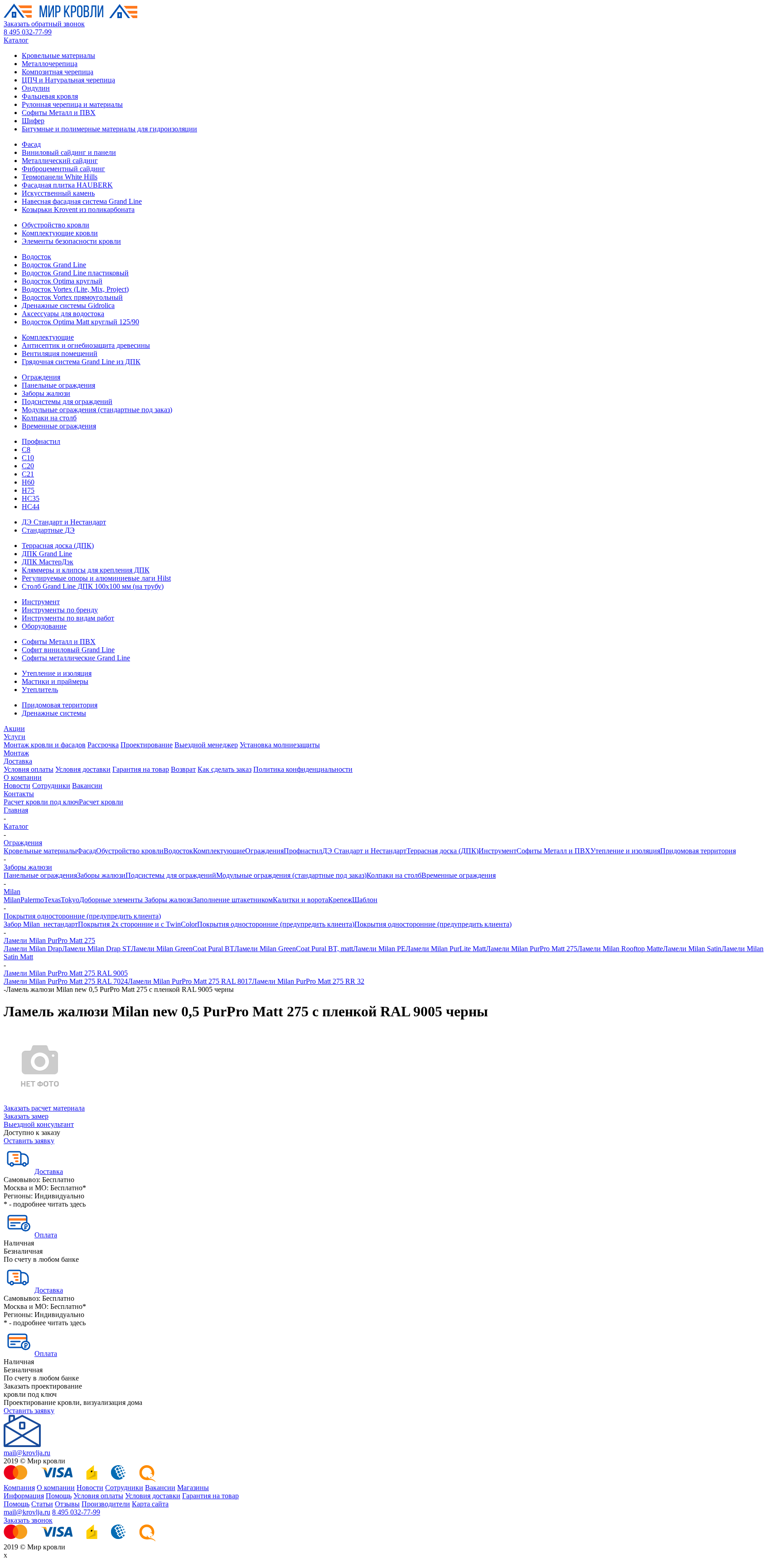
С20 (28, 466)
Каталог (16, 40)
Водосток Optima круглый (62, 281)
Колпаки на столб (49, 418)
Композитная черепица (57, 72)
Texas (52, 900)
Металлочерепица (49, 63)
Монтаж (16, 753)
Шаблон (364, 900)
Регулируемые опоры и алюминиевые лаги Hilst (96, 578)
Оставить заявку (29, 1141)
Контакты (19, 794)
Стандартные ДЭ (48, 530)
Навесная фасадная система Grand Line (82, 201)
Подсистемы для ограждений (67, 401)
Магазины (193, 1487)
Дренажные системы (54, 713)
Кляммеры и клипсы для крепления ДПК (86, 570)
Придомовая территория (59, 705)
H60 (28, 482)
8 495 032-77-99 (28, 32)
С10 (28, 458)
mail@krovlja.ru (27, 1453)
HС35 (30, 498)
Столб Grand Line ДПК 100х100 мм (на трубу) (93, 586)
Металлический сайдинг (60, 160)
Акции (14, 728)
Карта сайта (150, 1504)
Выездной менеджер (206, 745)
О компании (23, 777)
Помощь (59, 1496)
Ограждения (41, 377)
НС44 (30, 506)
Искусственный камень (58, 193)
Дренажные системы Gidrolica (68, 305)
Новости (17, 785)
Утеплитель (40, 689)
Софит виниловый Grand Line (68, 650)
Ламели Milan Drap (33, 948)
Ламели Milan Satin (692, 948)
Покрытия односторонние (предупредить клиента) (82, 916)
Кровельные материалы (58, 55)
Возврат (183, 769)
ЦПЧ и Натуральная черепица (68, 80)
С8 (26, 449)
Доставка (18, 761)
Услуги (14, 737)
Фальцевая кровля (50, 96)
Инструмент (41, 602)
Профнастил (41, 441)
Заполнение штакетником (233, 900)
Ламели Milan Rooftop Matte (620, 948)
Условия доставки (83, 769)
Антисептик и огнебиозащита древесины (86, 345)
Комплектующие (48, 337)
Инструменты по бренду (60, 610)
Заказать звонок (28, 1520)
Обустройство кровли (55, 225)
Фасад (31, 144)
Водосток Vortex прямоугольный (72, 297)
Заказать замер (26, 1116)
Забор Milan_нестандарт (41, 924)
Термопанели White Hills (59, 177)
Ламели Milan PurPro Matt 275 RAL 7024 (66, 981)
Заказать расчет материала (44, 1108)
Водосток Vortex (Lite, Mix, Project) (75, 289)
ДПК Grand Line (47, 554)
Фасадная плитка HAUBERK (67, 185)
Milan (12, 891)
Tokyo (70, 900)
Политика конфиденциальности (303, 769)
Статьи (42, 1504)
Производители (106, 1504)
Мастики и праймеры (55, 681)
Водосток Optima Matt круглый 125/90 (80, 322)
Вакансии (87, 785)
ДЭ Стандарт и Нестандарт (64, 522)
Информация (24, 1496)
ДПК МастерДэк (47, 562)
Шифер (33, 121)
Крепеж (340, 900)
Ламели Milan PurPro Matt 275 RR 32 (308, 981)
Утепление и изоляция (57, 673)
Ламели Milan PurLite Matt (446, 948)
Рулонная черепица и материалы (72, 104)
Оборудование (44, 626)
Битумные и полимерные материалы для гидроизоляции (109, 129)
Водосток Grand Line (54, 265)
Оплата (45, 1235)
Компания (19, 1487)
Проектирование (147, 745)
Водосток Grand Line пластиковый (75, 273)
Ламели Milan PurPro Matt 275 (49, 940)
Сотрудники (51, 785)
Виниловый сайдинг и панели (69, 152)
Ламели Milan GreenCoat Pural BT (182, 948)
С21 (28, 474)
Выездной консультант (39, 1124)
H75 (28, 490)
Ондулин (36, 88)
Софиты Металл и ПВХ (59, 112)
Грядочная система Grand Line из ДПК (81, 362)
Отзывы (67, 1504)
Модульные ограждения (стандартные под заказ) (97, 410)
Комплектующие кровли (60, 233)
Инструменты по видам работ (68, 618)
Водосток (36, 256)
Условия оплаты (28, 769)
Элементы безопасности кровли (71, 241)
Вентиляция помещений (59, 353)
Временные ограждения (59, 426)
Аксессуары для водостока (63, 313)
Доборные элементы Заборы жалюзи (136, 900)
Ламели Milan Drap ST (96, 948)
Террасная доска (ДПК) (58, 545)
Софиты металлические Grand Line (76, 658)
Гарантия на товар (140, 769)
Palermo (32, 900)
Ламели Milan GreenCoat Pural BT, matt (293, 948)
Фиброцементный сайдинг (63, 169)
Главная (16, 810)
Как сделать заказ (224, 769)
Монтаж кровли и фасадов (45, 745)
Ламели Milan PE (379, 948)
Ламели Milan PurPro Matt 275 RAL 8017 (190, 981)
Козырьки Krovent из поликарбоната (78, 209)
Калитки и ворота (300, 900)
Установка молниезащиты (280, 745)
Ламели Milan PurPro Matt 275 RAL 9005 (66, 973)
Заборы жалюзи (46, 393)
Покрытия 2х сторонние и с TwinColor (137, 924)
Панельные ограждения (58, 385)
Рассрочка (103, 745)
